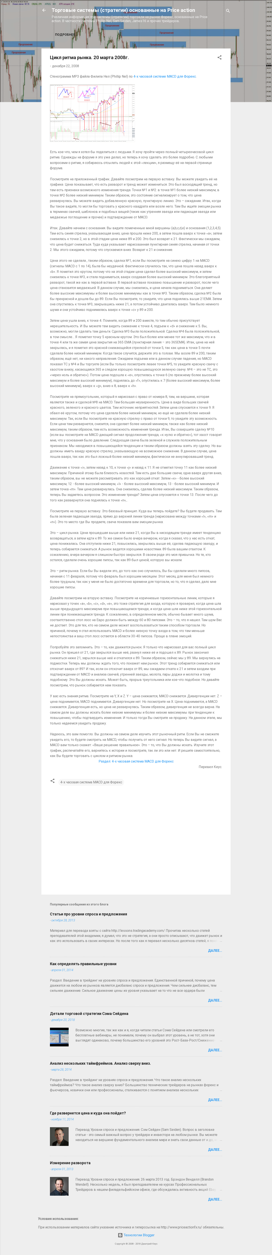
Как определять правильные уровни (83, 964)
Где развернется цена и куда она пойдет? (88, 1113)
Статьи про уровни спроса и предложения (88, 914)
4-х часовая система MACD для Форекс (91, 782)
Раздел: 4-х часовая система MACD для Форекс (136, 761)
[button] (219, 58)
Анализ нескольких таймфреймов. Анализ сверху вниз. (100, 1063)
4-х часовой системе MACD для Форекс (164, 76)
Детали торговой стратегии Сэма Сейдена (89, 1013)
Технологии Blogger (138, 1235)
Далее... (215, 951)
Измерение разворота (70, 1163)
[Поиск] (228, 11)
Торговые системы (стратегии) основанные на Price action (123, 10)
